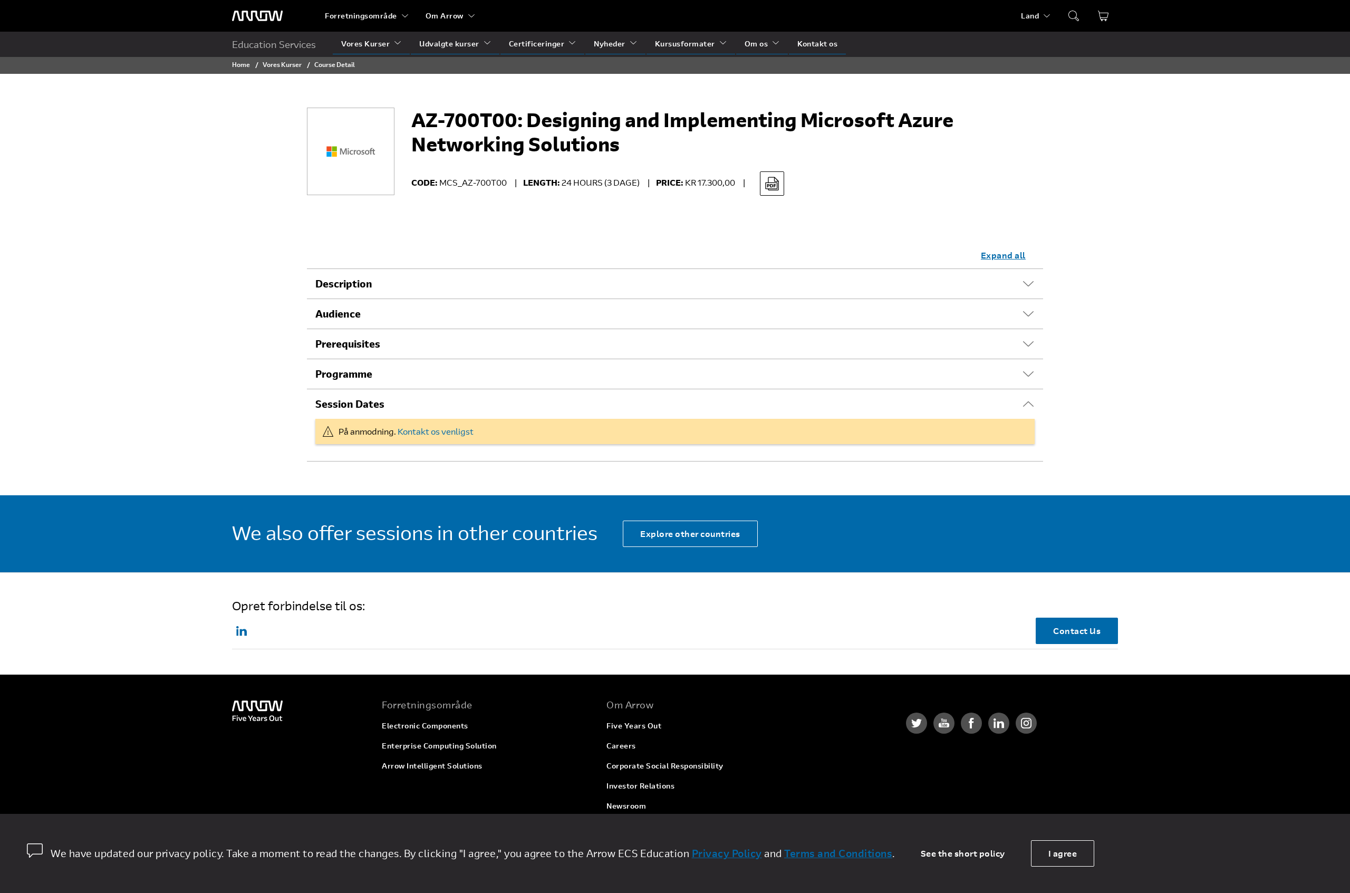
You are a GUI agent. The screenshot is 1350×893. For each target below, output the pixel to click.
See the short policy (963, 853)
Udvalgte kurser (449, 44)
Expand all (1003, 255)
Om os (756, 44)
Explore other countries (690, 533)
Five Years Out (633, 726)
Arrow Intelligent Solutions (432, 766)
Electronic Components (425, 726)
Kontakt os (817, 44)
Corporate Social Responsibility (665, 766)
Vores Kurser (365, 44)
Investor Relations (640, 786)
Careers (621, 746)
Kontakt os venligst (436, 431)
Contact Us (1077, 630)
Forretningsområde (361, 16)
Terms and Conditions (838, 853)
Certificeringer (537, 44)
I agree (1062, 853)
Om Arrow (445, 16)
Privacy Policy (727, 853)
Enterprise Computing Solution (439, 746)
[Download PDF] (772, 183)
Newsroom (626, 806)
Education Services (274, 44)
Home (241, 64)
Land (1030, 16)
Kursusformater (685, 44)
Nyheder (609, 44)
